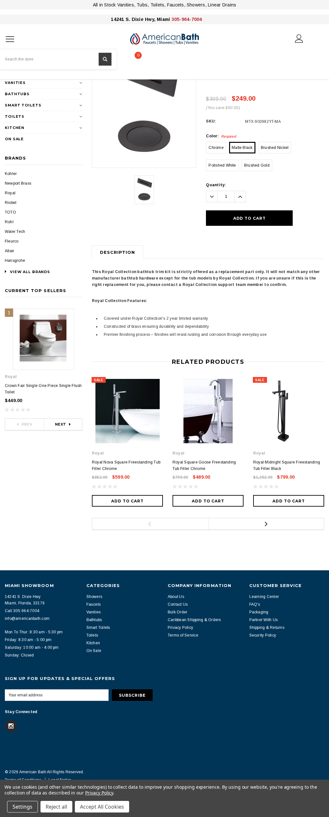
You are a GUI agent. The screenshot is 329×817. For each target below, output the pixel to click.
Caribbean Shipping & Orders (194, 620)
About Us (176, 596)
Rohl (9, 222)
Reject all (56, 806)
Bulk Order (177, 612)
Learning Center (264, 596)
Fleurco (12, 241)
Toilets (14, 116)
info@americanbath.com (27, 618)
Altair (9, 251)
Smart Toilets (23, 105)
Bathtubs (17, 94)
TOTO (10, 212)
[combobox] (58, 59)
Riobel (10, 202)
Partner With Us (263, 620)
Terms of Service (183, 635)
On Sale (14, 139)
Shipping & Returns (266, 627)
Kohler (11, 173)
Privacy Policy (180, 627)
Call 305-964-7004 (22, 611)
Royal (10, 193)
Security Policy (262, 635)
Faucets (93, 604)
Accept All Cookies (102, 806)
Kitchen (14, 127)
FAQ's (254, 604)
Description (117, 252)
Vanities (15, 82)
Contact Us (178, 604)
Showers (94, 596)
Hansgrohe (15, 260)
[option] (144, 106)
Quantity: (216, 185)
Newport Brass (18, 183)
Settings (22, 806)
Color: (221, 136)
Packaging (259, 612)
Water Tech (15, 231)
